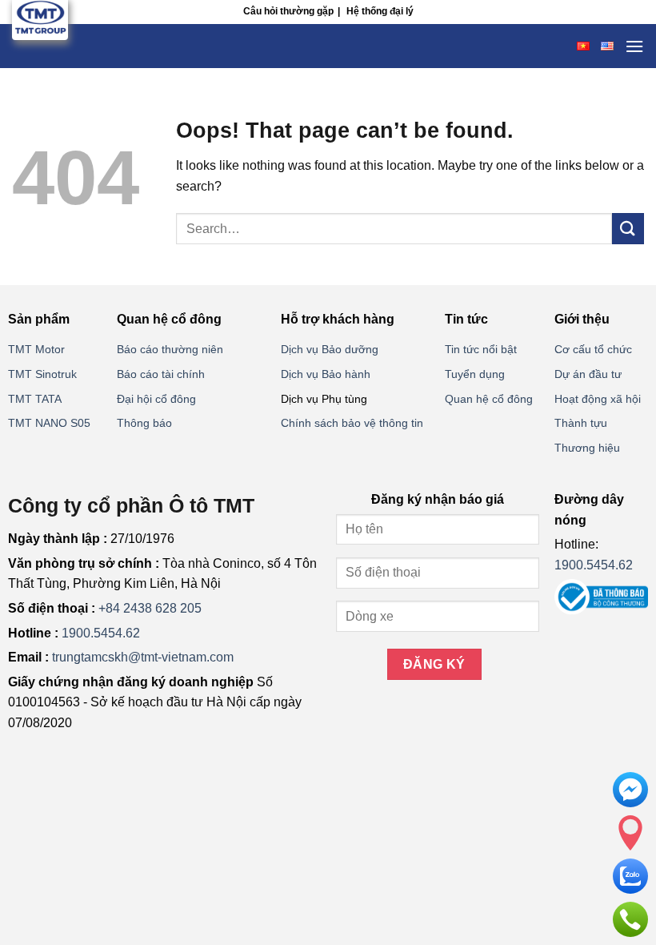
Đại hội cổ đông (156, 398)
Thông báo (144, 422)
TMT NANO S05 (49, 422)
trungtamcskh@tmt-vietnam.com (143, 657)
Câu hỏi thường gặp (288, 11)
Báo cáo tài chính (161, 374)
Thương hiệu (587, 447)
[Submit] (628, 228)
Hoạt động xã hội (597, 398)
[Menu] (634, 46)
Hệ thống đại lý (380, 11)
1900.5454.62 (101, 633)
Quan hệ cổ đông (489, 398)
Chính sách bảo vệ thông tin (352, 422)
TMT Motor (36, 349)
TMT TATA (35, 398)
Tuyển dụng (475, 374)
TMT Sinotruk (42, 374)
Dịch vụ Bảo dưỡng (329, 349)
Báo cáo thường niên (170, 349)
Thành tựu (580, 422)
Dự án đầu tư (588, 374)
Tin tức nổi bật (481, 349)
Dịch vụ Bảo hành (325, 374)
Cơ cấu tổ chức (593, 349)
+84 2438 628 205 (150, 608)
